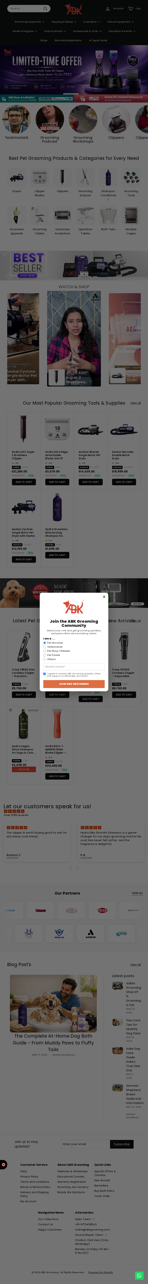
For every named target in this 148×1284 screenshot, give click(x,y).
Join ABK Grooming (74, 684)
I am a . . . (49, 638)
